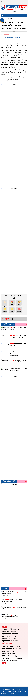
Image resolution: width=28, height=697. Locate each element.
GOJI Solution (11, 693)
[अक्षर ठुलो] (10, 39)
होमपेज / (4, 18)
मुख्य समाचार (9, 18)
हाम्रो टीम (14, 691)
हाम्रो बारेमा (9, 691)
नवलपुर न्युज (6, 35)
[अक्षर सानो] (8, 39)
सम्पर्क (4, 691)
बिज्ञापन (19, 691)
